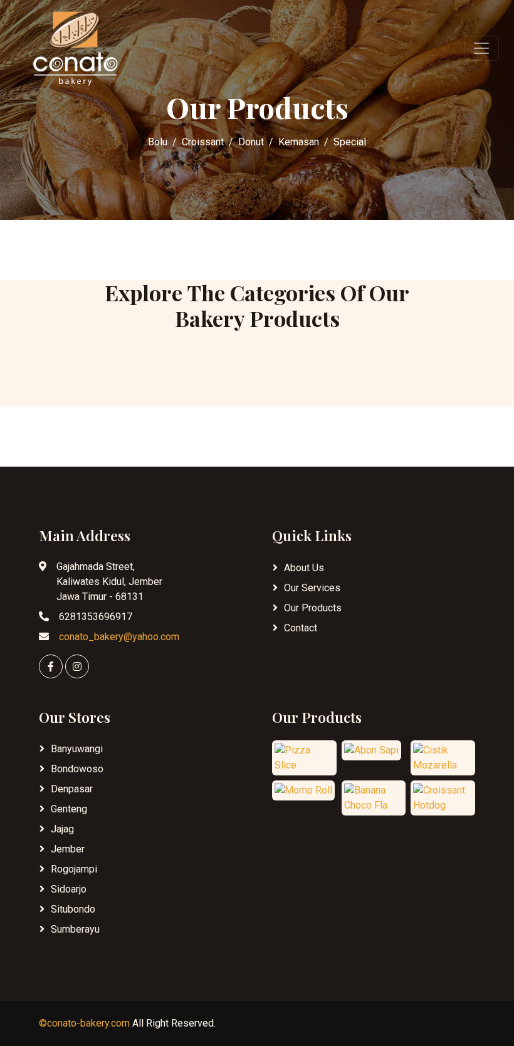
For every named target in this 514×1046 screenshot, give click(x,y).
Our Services (312, 588)
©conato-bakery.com (84, 1023)
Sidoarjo (69, 889)
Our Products (313, 608)
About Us (304, 568)
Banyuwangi (77, 749)
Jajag (62, 829)
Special (349, 142)
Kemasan (298, 142)
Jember (68, 849)
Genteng (69, 809)
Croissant (203, 142)
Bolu (157, 142)
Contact (300, 628)
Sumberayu (75, 929)
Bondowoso (77, 769)
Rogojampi (74, 869)
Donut (251, 142)
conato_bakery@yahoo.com (119, 637)
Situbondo (73, 909)
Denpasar (72, 789)
